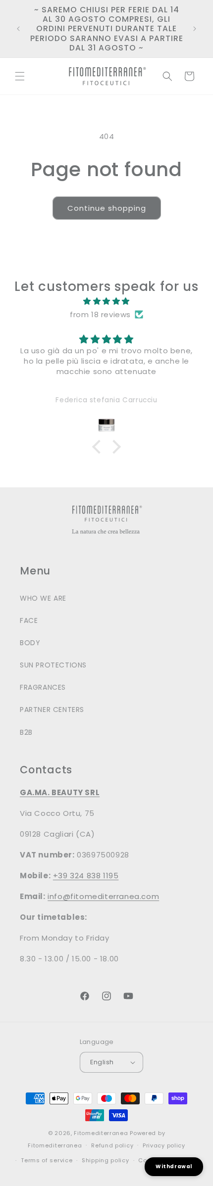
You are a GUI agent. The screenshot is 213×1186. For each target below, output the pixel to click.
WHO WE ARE (43, 598)
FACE (29, 620)
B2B (26, 732)
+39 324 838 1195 (86, 875)
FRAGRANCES (43, 687)
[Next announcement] (195, 29)
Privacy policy (164, 1145)
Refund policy (112, 1145)
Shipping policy (105, 1160)
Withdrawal (174, 1166)
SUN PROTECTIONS (53, 665)
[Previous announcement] (18, 29)
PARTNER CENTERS (52, 709)
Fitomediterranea (101, 1133)
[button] (20, 76)
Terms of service (46, 1160)
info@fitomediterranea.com (103, 896)
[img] (106, 301)
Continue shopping (106, 208)
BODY (30, 643)
